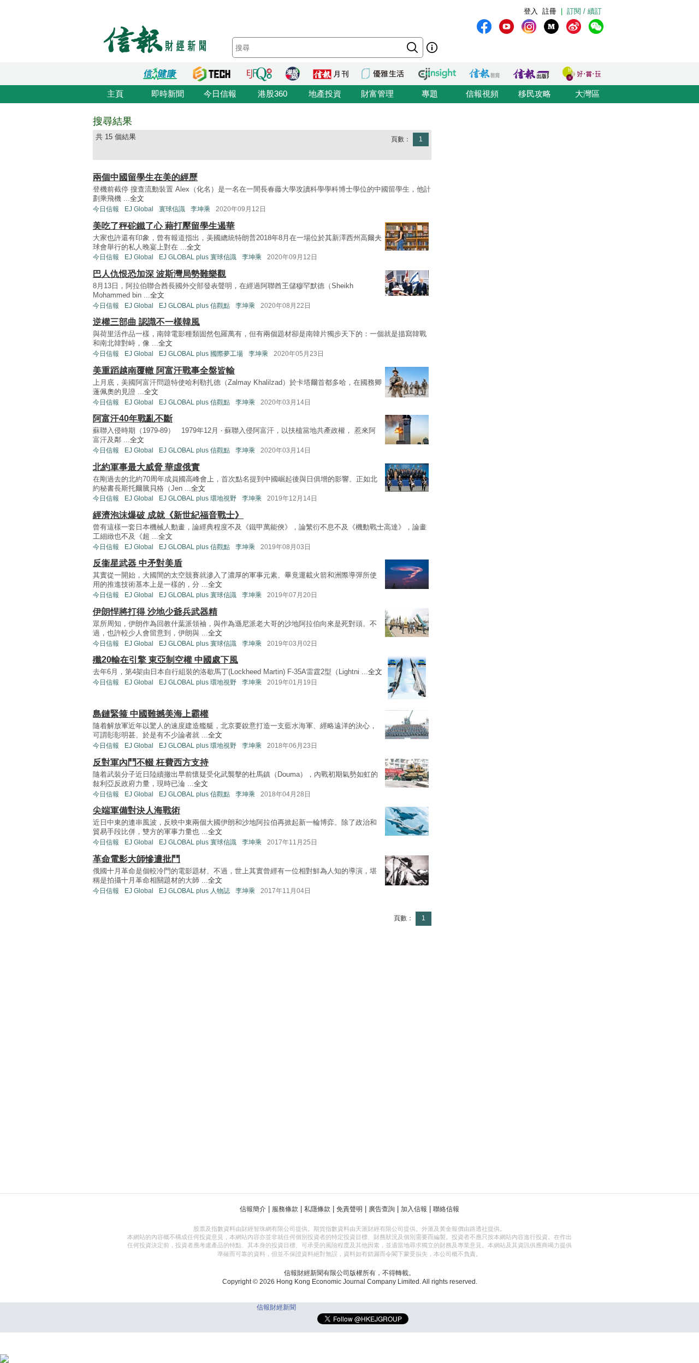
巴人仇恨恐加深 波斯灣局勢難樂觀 (159, 273)
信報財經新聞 (276, 1307)
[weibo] (573, 26)
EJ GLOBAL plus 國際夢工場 (201, 354)
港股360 (272, 93)
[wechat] (596, 26)
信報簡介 (253, 1209)
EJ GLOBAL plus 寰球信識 (197, 257)
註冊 (549, 11)
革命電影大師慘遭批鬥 (136, 859)
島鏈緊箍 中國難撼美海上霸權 (151, 713)
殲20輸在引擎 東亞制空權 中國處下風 (165, 659)
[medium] (551, 26)
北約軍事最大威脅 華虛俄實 (146, 467)
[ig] (529, 26)
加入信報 (414, 1209)
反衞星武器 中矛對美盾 (137, 563)
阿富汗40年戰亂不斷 (133, 418)
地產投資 (325, 93)
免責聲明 (349, 1209)
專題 (430, 93)
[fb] (484, 26)
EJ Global (139, 209)
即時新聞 (167, 93)
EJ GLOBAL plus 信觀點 (194, 305)
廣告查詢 (382, 1209)
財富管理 (377, 93)
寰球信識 (172, 209)
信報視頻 (482, 93)
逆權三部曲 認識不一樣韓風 (146, 321)
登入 (531, 11)
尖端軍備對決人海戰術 (136, 810)
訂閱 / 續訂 (584, 11)
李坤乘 (200, 209)
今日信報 (220, 93)
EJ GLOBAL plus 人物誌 (194, 891)
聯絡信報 (446, 1209)
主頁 (115, 93)
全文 (137, 198)
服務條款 (285, 1209)
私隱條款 (317, 1209)
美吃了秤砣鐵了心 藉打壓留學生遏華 (164, 225)
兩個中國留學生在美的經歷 (145, 177)
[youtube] (506, 26)
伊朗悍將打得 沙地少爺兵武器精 (155, 611)
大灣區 (587, 93)
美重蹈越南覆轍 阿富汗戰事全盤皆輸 (164, 370)
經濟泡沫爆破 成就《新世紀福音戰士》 (168, 515)
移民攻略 (534, 93)
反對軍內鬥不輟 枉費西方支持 (151, 762)
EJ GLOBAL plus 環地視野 (197, 498)
